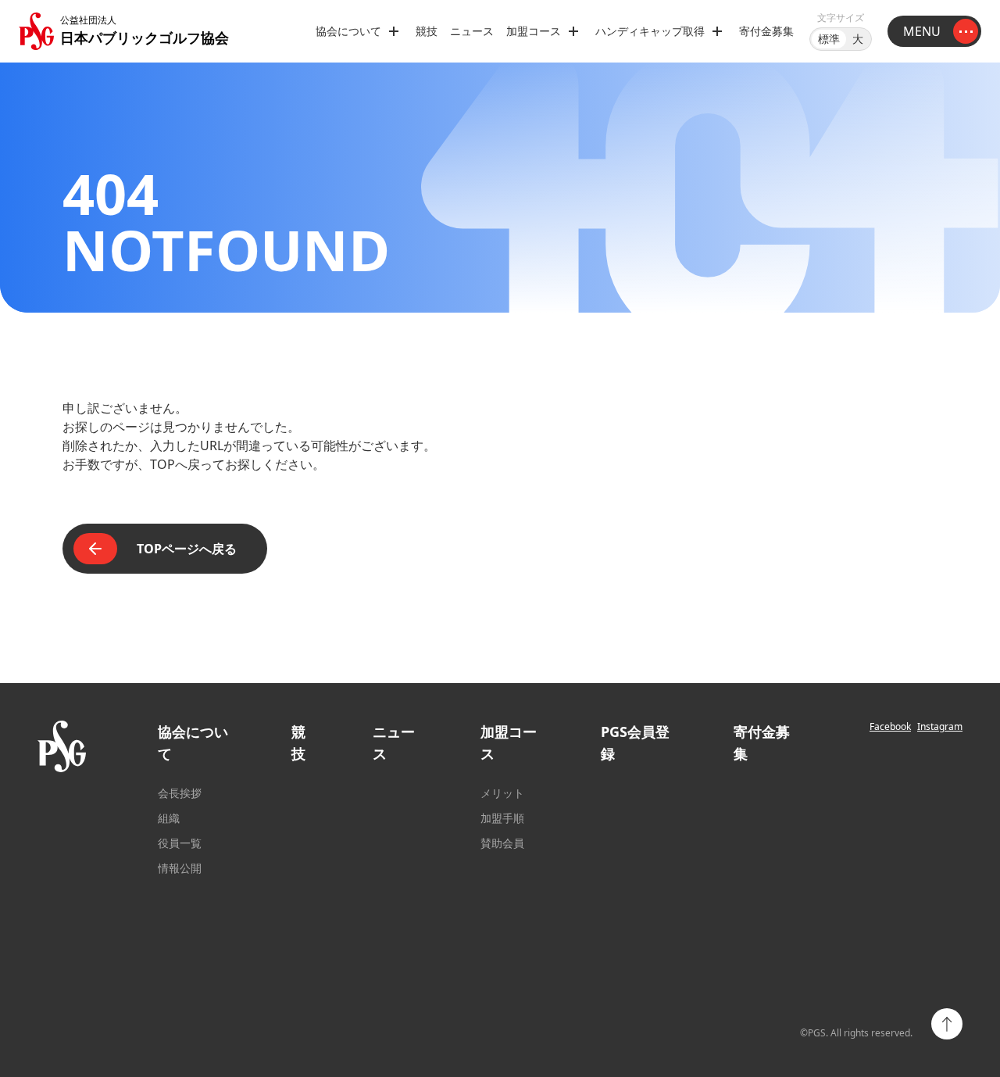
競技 (427, 30)
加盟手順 (502, 817)
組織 (169, 817)
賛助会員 (502, 842)
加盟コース (508, 742)
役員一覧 (180, 842)
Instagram (939, 727)
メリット (502, 792)
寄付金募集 (766, 30)
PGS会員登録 (635, 742)
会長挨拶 (180, 792)
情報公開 (180, 868)
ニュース (472, 30)
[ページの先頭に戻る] (946, 1023)
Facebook (890, 727)
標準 (829, 38)
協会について (193, 742)
